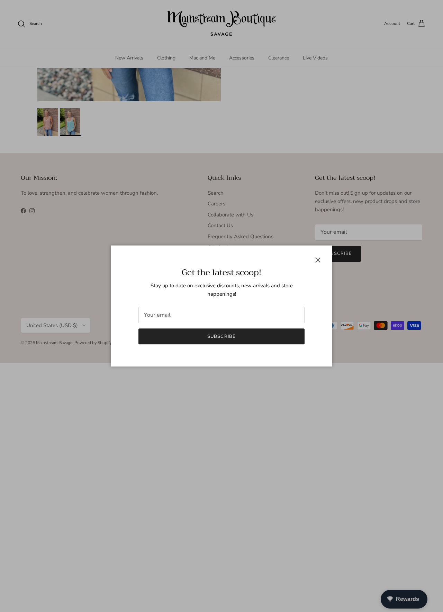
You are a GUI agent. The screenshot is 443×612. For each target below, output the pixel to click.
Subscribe (221, 336)
